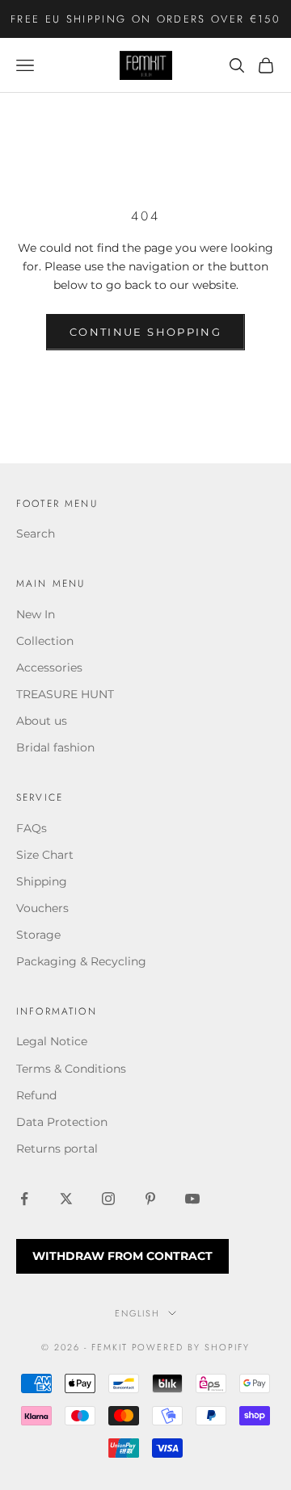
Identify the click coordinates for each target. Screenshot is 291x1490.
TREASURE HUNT (65, 694)
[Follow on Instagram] (108, 1199)
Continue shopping (145, 331)
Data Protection (62, 1122)
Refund (36, 1095)
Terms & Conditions (71, 1068)
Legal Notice (51, 1041)
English (138, 1313)
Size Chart (45, 855)
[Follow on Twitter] (66, 1199)
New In (35, 614)
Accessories (49, 667)
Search (35, 533)
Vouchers (42, 908)
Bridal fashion (55, 747)
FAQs (31, 828)
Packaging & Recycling (81, 961)
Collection (45, 641)
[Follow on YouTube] (192, 1199)
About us (41, 721)
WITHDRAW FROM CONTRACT (122, 1256)
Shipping (41, 881)
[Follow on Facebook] (24, 1199)
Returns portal (57, 1148)
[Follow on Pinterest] (150, 1199)
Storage (38, 934)
